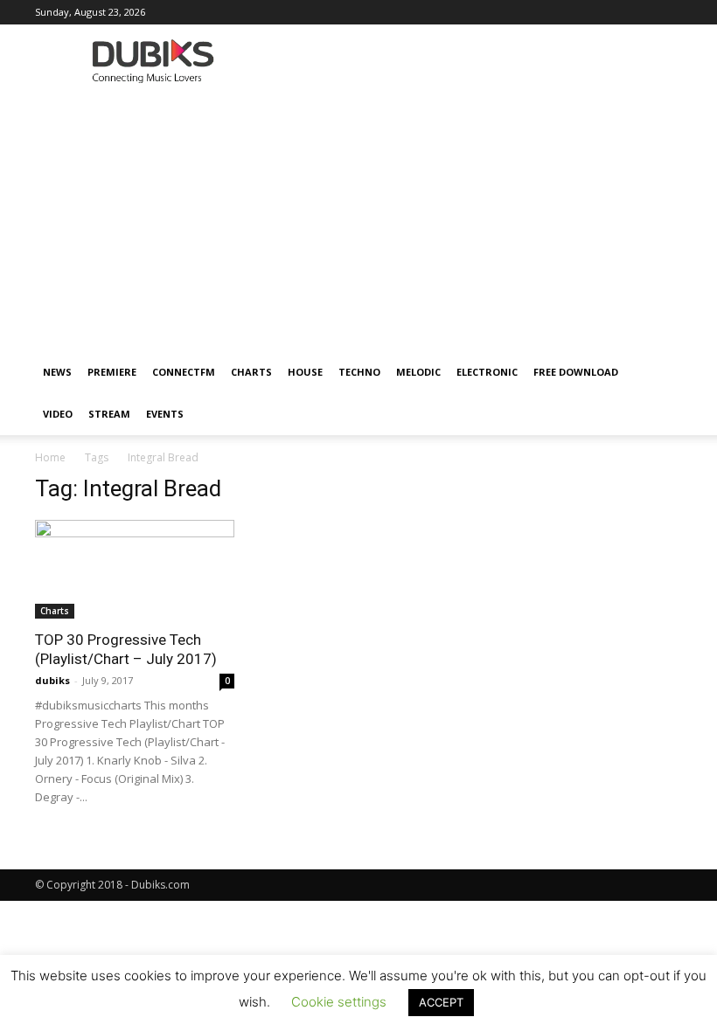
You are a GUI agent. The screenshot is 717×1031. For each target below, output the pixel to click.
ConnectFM (183, 371)
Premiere (111, 371)
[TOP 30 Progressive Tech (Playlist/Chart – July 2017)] (134, 569)
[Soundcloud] (553, 12)
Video (58, 413)
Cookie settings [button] (338, 1001)
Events (165, 413)
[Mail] (496, 12)
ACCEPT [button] (441, 1002)
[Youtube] (669, 12)
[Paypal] (525, 12)
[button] (661, 372)
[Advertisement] (358, 220)
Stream (109, 413)
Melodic (418, 371)
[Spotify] (582, 12)
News (57, 371)
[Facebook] (438, 12)
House (305, 371)
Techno (359, 371)
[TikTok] (611, 12)
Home (50, 457)
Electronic (487, 371)
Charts (251, 371)
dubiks (52, 680)
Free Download (575, 371)
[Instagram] (467, 12)
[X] (640, 12)
